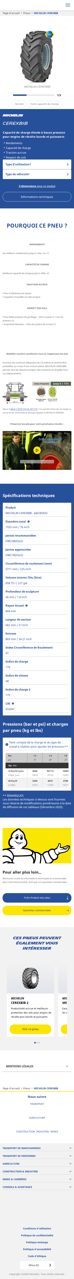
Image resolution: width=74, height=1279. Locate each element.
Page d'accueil (11, 13)
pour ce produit (37, 186)
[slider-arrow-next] (67, 95)
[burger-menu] (67, 5)
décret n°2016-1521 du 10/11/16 (23, 409)
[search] (59, 5)
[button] (29, 522)
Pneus (26, 13)
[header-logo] (16, 5)
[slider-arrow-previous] (6, 95)
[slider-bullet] (35, 1042)
